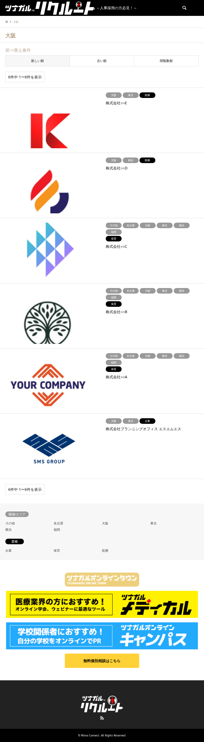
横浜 (8, 529)
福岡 (57, 529)
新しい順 (37, 61)
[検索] (184, 8)
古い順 (102, 61)
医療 (105, 550)
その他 (10, 523)
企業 (8, 550)
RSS (102, 718)
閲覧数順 (166, 61)
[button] (102, 661)
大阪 (105, 523)
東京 (153, 523)
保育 (57, 550)
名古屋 (58, 523)
